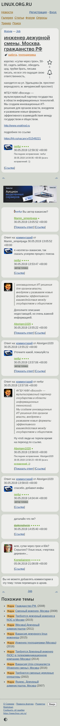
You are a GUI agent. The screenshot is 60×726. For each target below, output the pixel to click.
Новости (7, 12)
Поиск (16, 23)
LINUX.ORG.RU (16, 4)
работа (12, 54)
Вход (53, 12)
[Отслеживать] (49, 72)
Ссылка (9, 167)
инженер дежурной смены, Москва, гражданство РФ (27, 43)
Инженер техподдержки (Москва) (35, 642)
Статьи (19, 17)
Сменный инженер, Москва (32, 611)
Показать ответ (24, 227)
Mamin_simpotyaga (25, 218)
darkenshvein (22, 525)
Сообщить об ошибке (13, 710)
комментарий (24, 237)
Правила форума (25, 704)
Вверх (52, 704)
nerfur (17, 146)
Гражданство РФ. (26, 605)
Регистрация (38, 12)
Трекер (6, 23)
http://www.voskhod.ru (17, 125)
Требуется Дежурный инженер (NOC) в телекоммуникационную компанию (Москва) (30, 655)
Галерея (7, 17)
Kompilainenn (22, 560)
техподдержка (27, 54)
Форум (30, 17)
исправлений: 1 (22, 464)
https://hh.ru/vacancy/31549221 (22, 138)
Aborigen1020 (22, 324)
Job (18, 31)
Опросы (41, 17)
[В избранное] (49, 62)
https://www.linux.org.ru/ (14, 713)
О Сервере (8, 704)
